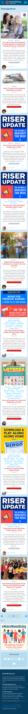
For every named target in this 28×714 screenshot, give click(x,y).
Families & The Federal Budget (11, 201)
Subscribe (19, 706)
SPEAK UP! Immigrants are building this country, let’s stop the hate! (14, 264)
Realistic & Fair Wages (18, 326)
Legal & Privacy (5, 706)
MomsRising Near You (17, 393)
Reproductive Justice (14, 328)
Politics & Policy (14, 203)
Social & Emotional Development (14, 398)
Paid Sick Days (18, 395)
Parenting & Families (18, 461)
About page (22, 700)
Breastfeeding (7, 387)
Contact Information (7, 705)
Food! (17, 390)
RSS (3, 620)
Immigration (17, 40)
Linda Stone (11, 422)
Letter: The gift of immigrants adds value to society (14, 89)
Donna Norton (11, 66)
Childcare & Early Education (14, 200)
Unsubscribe (13, 706)
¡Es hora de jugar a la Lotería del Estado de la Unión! (14, 401)
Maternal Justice (20, 323)
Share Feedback (16, 705)
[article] (14, 40)
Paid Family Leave (18, 325)
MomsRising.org (13, 2)
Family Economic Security (11, 322)
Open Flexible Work (10, 325)
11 (19, 616)
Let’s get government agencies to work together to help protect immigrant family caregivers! (14, 44)
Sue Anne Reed (12, 167)
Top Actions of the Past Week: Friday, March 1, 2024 (14, 529)
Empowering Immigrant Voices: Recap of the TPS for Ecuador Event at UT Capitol (14, 585)
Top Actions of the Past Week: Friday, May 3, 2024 (14, 146)
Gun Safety (20, 322)
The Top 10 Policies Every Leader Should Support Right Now (14, 332)
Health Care (10, 40)
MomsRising (17, 143)
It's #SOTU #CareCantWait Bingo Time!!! (14, 469)
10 (17, 616)
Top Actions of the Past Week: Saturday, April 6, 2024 (14, 206)
